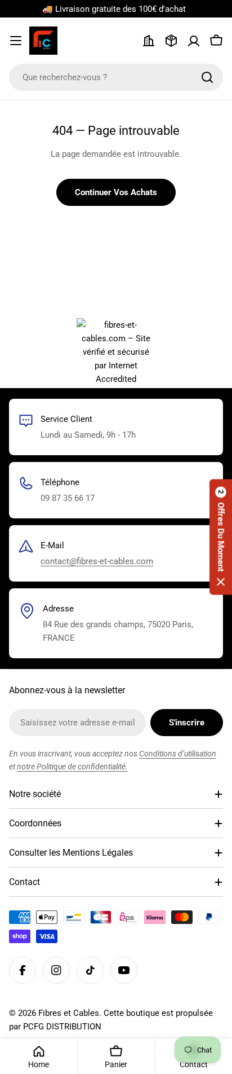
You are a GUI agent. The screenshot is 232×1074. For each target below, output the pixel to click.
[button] (220, 537)
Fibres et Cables (68, 1013)
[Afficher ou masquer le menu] (16, 40)
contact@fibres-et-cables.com (97, 561)
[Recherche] (207, 77)
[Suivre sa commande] (171, 40)
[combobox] (116, 77)
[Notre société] (148, 40)
